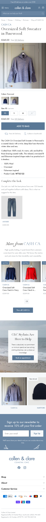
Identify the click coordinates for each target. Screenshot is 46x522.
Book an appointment (23, 358)
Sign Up (37, 433)
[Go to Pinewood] (14, 101)
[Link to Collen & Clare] (21, 460)
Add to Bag (23, 126)
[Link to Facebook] (19, 467)
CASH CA (6, 24)
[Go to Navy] (5, 101)
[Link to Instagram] (25, 467)
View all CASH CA (23, 310)
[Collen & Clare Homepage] (23, 7)
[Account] (39, 7)
